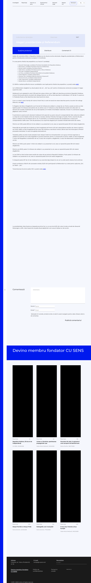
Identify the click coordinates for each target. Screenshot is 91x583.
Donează (73, 2)
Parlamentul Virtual (10, 231)
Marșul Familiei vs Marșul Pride (22, 527)
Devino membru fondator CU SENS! (19, 570)
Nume (33, 306)
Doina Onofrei (64, 446)
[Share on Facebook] (52, 50)
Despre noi (64, 3)
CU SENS (15, 446)
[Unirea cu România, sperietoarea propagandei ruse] (47, 401)
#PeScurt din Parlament (11, 243)
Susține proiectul (25, 51)
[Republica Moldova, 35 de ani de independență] (23, 401)
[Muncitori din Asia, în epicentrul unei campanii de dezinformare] (70, 401)
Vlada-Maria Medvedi (42, 446)
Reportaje (24, 2)
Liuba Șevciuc (20, 37)
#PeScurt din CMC (9, 247)
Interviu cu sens (8, 227)
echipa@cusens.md (40, 562)
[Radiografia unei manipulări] (47, 486)
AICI (77, 84)
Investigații (7, 215)
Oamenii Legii (8, 235)
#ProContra (7, 251)
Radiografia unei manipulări (45, 527)
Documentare (8, 223)
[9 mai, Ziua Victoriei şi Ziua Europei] (70, 486)
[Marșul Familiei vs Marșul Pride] (23, 486)
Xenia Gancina (16, 529)
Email (33, 310)
